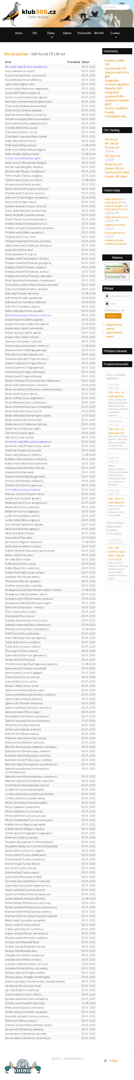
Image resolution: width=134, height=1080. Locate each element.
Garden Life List (114, 168)
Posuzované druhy (114, 232)
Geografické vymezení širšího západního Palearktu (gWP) (117, 98)
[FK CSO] (117, 267)
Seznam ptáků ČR (115, 68)
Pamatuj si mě (116, 310)
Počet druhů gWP (114, 206)
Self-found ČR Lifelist (117, 172)
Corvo (111, 465)
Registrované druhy (115, 224)
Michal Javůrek (16, 53)
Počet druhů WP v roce (117, 217)
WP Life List (111, 143)
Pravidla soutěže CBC (114, 62)
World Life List (113, 164)
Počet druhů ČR (113, 199)
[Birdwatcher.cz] (117, 276)
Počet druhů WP (113, 202)
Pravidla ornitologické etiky (115, 114)
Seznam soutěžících (116, 108)
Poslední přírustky (114, 240)
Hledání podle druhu (115, 243)
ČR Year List (112, 147)
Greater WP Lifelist (116, 176)
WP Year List (112, 155)
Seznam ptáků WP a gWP (117, 74)
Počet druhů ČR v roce (116, 209)
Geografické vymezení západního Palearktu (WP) (117, 84)
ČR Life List (111, 139)
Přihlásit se (113, 315)
